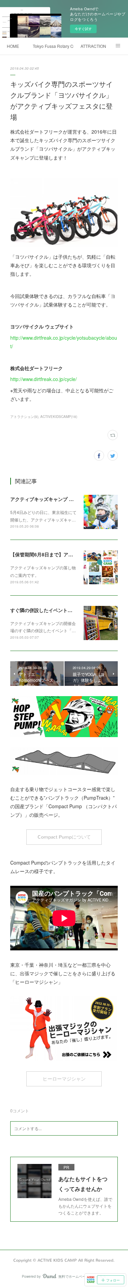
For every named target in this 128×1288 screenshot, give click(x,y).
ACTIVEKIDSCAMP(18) (58, 416)
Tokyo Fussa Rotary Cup (53, 46)
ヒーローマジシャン (64, 1079)
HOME (13, 46)
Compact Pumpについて (64, 837)
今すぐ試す (83, 28)
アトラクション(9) (24, 416)
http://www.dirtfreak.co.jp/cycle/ (43, 379)
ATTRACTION (93, 46)
